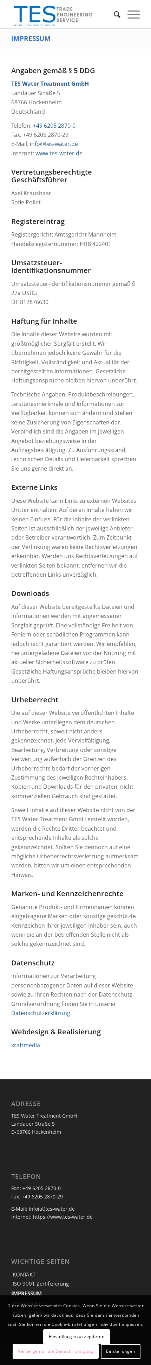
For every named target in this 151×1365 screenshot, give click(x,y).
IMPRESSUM (31, 38)
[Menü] (130, 14)
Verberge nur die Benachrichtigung (55, 1351)
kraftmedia (25, 1045)
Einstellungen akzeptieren (77, 1336)
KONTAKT (24, 1274)
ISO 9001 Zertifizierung (41, 1283)
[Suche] (113, 14)
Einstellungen (120, 1351)
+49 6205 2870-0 (54, 125)
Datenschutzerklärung (40, 1013)
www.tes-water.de (59, 153)
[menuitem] (113, 14)
